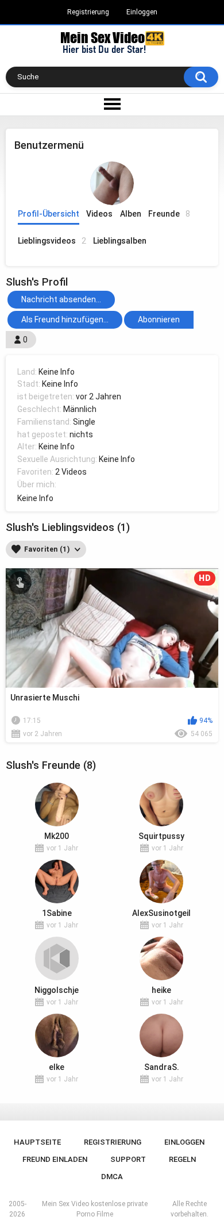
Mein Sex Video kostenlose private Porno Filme (95, 1209)
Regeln (182, 1159)
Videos (99, 213)
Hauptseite (37, 1142)
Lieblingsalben (119, 240)
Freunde (169, 213)
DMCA (112, 1176)
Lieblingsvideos (52, 240)
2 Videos (71, 471)
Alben (130, 213)
